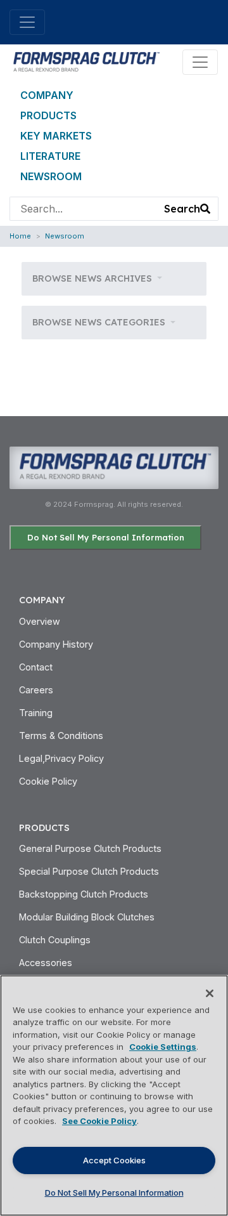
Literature (50, 156)
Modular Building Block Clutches (87, 917)
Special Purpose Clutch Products (89, 871)
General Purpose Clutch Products (90, 848)
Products (48, 115)
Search (182, 208)
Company (46, 95)
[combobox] (83, 208)
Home (20, 236)
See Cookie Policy (99, 1121)
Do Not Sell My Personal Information (105, 537)
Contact (36, 667)
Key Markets (56, 135)
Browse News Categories (100, 322)
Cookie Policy (48, 781)
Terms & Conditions (61, 735)
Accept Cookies (114, 1160)
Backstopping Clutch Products (83, 894)
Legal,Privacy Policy (61, 758)
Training (36, 712)
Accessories (45, 962)
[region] (114, 1095)
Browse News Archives (93, 278)
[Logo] (86, 61)
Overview (39, 621)
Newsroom (51, 176)
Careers (36, 689)
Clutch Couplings (55, 939)
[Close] (210, 993)
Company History (56, 644)
